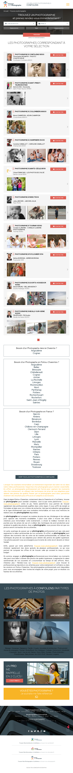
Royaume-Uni (18, 716)
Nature (33, 652)
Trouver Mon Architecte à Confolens (29, 743)
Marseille (17, 711)
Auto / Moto (41, 652)
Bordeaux (39, 711)
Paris (9, 711)
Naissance (23, 648)
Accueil (6, 11)
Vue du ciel (26, 652)
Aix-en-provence (25, 711)
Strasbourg (57, 711)
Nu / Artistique (40, 650)
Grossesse (15, 648)
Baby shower (29, 654)
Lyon (13, 711)
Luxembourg (41, 716)
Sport (20, 652)
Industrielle (65, 650)
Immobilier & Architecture (48, 648)
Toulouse (33, 711)
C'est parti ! (15, 681)
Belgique (34, 716)
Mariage (8, 648)
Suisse (47, 716)
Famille (30, 648)
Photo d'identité (58, 652)
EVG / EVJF (42, 654)
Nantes (51, 711)
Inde (29, 716)
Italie (51, 716)
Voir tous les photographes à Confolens (36, 477)
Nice (47, 711)
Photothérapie (19, 654)
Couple (36, 648)
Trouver (36, 35)
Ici (36, 696)
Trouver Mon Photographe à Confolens (28, 761)
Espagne (56, 716)
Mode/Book (30, 650)
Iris (36, 654)
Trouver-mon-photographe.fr (46, 546)
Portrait (22, 650)
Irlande (25, 716)
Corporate (13, 652)
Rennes (63, 711)
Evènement (57, 650)
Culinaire (49, 650)
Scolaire (48, 652)
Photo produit (62, 648)
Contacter (59, 55)
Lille (44, 711)
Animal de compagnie (11, 650)
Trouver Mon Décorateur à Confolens (29, 752)
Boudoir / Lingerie (53, 654)
